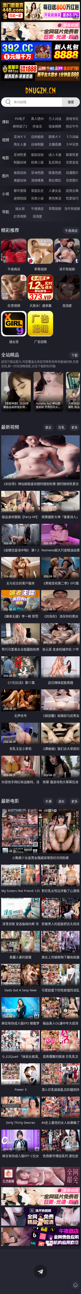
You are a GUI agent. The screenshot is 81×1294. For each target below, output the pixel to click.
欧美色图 (55, 172)
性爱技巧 (72, 198)
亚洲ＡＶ (20, 136)
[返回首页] (75, 1285)
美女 (48, 427)
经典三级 (37, 162)
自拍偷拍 (37, 136)
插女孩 (20, 208)
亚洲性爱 (20, 154)
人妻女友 (55, 190)
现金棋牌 (55, 126)
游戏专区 (72, 118)
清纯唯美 (37, 180)
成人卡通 (55, 154)
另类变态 (72, 162)
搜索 (71, 102)
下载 (74, 355)
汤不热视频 (72, 208)
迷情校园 (20, 198)
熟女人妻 (20, 144)
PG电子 (20, 118)
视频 (5, 139)
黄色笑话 (55, 198)
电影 (5, 157)
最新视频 (10, 427)
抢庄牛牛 (72, 126)
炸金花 (37, 126)
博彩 (5, 121)
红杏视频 (20, 216)
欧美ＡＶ (55, 136)
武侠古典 (72, 190)
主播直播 (55, 144)
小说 (5, 193)
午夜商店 (37, 208)
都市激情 (20, 190)
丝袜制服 (37, 144)
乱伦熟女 (55, 162)
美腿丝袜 (20, 180)
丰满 (48, 801)
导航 (5, 211)
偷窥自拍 (20, 172)
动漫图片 (72, 172)
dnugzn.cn (40, 90)
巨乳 (61, 427)
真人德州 (37, 118)
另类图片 (72, 180)
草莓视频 (55, 208)
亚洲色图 (37, 172)
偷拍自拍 (37, 154)
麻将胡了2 (20, 126)
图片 (5, 175)
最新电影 (10, 801)
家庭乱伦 (37, 190)
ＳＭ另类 (72, 144)
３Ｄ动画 (72, 136)
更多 (74, 427)
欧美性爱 (72, 154)
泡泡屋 (37, 216)
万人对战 (55, 118)
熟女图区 (55, 180)
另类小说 (37, 198)
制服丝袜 (20, 162)
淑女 (61, 801)
